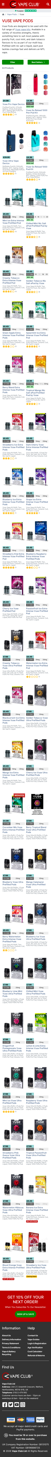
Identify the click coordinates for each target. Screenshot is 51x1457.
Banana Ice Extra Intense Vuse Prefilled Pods (37, 1210)
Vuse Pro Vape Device (14, 104)
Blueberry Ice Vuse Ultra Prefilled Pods (35, 937)
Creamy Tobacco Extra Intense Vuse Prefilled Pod (12, 280)
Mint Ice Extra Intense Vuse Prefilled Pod (13, 221)
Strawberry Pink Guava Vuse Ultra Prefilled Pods (11, 1155)
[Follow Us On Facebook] (5, 1404)
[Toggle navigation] (3, 4)
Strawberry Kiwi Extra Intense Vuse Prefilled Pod (13, 556)
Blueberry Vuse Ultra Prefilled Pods (13, 883)
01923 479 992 (20, 1392)
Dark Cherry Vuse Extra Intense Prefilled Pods (37, 447)
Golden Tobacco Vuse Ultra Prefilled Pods (37, 719)
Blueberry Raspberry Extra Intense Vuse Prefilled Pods (36, 556)
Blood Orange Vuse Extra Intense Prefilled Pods (13, 1267)
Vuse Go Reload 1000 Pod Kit (36, 167)
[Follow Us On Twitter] (11, 1404)
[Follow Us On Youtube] (17, 1404)
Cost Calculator (35, 1351)
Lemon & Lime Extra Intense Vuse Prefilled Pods (37, 1048)
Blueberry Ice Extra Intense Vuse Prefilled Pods (13, 502)
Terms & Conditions (11, 1347)
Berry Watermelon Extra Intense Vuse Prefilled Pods (12, 939)
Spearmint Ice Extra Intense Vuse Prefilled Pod (37, 335)
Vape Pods (12, 14)
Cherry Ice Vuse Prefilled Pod (10, 609)
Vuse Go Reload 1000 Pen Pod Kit (36, 111)
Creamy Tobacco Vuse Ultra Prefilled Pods (12, 665)
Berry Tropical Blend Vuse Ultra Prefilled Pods (36, 830)
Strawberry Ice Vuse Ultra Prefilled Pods (36, 1266)
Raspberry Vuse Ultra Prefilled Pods (36, 1101)
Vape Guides (33, 1339)
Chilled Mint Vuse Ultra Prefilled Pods (35, 992)
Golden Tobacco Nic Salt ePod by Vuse (36, 282)
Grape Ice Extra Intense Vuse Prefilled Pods (37, 502)
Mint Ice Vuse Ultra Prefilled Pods (12, 1101)
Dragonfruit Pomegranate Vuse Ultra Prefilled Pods (12, 1048)
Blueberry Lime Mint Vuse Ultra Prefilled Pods (12, 993)
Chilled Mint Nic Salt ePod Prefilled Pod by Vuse (36, 226)
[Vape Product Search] (48, 4)
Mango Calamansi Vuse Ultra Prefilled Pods (35, 884)
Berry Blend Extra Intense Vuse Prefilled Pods (13, 390)
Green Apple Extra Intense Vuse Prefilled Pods (13, 335)
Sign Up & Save (25, 1314)
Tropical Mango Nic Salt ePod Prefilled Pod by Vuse (35, 393)
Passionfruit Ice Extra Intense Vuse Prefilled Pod (37, 611)
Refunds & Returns (36, 1355)
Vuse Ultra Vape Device (11, 162)
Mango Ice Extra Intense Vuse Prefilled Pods (13, 775)
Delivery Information (11, 1339)
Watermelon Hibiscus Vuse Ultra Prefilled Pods (13, 1210)
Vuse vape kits (22, 29)
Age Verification (35, 1347)
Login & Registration (37, 1343)
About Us (6, 1335)
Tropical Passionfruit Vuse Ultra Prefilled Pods (36, 1155)
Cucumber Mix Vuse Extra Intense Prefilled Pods (13, 830)
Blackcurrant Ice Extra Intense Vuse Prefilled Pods (14, 720)
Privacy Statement (10, 1343)
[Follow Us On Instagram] (22, 1404)
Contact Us (33, 1335)
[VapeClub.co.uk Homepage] (3, 14)
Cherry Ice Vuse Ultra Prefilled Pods (36, 773)
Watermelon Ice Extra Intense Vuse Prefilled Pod (37, 665)
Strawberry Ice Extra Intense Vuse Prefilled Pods (13, 447)
